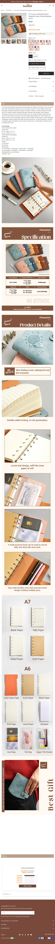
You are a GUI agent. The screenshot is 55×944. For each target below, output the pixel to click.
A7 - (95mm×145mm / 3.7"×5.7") (36, 63)
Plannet (35, 56)
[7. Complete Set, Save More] (42, 48)
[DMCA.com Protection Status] (15, 938)
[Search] (49, 5)
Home (2, 10)
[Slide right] (23, 25)
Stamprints (7, 938)
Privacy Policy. (26, 916)
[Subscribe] (32, 912)
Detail (3, 103)
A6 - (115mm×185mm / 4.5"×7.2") (37, 67)
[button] (32, 29)
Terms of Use (19, 916)
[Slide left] (4, 25)
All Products (9, 10)
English (3, 934)
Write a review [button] (27, 886)
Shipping (4, 856)
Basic (30, 56)
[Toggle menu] (1, 5)
